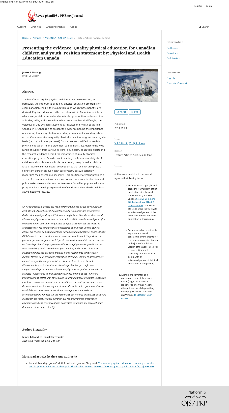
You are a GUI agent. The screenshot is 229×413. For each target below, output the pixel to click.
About (73, 26)
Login (209, 5)
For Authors (172, 52)
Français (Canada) (176, 83)
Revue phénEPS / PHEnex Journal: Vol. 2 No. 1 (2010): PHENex (119, 366)
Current (21, 26)
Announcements (55, 26)
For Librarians (173, 58)
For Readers (172, 47)
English (170, 78)
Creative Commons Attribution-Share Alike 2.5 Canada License (141, 202)
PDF (136, 111)
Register (198, 5)
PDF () (122, 111)
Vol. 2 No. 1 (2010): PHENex (59, 37)
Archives (36, 26)
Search (205, 26)
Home (25, 37)
